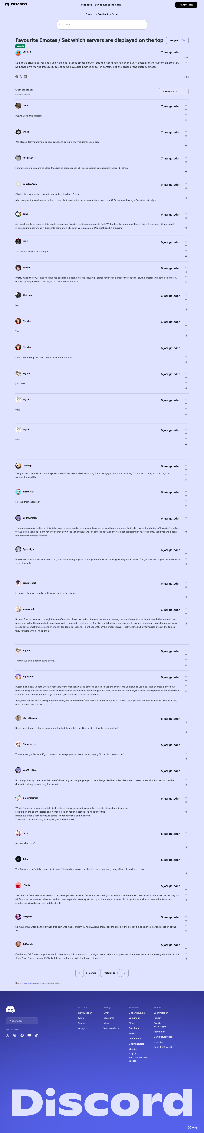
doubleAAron (30, 184)
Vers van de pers (112, 1028)
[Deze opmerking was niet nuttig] (186, 114)
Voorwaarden (161, 1013)
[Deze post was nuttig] (186, 52)
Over (106, 1013)
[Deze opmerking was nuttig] (186, 105)
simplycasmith (30, 798)
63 (187, 77)
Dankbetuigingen (163, 1037)
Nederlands (16, 1021)
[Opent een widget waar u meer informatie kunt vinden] (193, 1128)
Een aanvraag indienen (108, 5)
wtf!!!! (26, 132)
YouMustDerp (30, 518)
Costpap (27, 466)
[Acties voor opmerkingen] (186, 120)
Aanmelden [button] (186, 5)
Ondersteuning (137, 1013)
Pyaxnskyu (28, 549)
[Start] (16, 5)
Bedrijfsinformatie (163, 1047)
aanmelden (29, 983)
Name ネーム (29, 744)
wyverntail (28, 609)
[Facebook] (16, 76)
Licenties (158, 1042)
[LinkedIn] (25, 76)
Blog (131, 1023)
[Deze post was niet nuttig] (186, 62)
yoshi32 (27, 52)
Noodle (27, 321)
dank (25, 214)
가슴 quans (28, 295)
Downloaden (85, 1013)
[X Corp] (21, 76)
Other (115, 14)
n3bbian (27, 885)
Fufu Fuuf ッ (29, 158)
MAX (25, 241)
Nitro (81, 1018)
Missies (132, 1049)
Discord (90, 14)
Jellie (25, 859)
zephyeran (28, 677)
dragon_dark (29, 583)
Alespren (27, 917)
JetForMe (28, 944)
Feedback (86, 5)
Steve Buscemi (30, 718)
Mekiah (26, 268)
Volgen (174, 40)
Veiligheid (134, 1018)
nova (25, 833)
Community (135, 1038)
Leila (25, 106)
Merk (106, 1023)
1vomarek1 (28, 492)
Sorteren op (169, 91)
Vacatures (108, 1018)
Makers (132, 1033)
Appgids (83, 1028)
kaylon (26, 373)
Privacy (157, 1018)
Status (81, 1023)
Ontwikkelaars (136, 1044)
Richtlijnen (159, 1032)
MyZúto (27, 400)
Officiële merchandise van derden (138, 1057)
